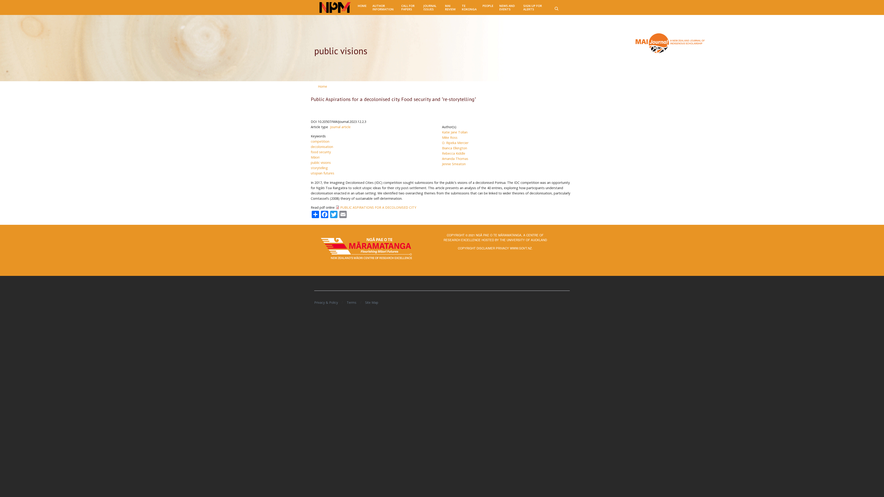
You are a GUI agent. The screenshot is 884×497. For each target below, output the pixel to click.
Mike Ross (449, 137)
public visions (321, 162)
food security (321, 152)
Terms (351, 302)
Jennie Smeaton (454, 164)
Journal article (340, 127)
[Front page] (335, 7)
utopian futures (322, 173)
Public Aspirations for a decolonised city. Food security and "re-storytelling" (393, 99)
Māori (315, 157)
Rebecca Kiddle (453, 153)
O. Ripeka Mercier (455, 143)
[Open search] (556, 7)
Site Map (371, 302)
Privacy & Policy (326, 302)
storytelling (319, 168)
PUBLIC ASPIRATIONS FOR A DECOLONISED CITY (378, 207)
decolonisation (322, 146)
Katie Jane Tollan (455, 132)
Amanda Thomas (455, 158)
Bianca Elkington (454, 148)
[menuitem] (362, 6)
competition (320, 141)
